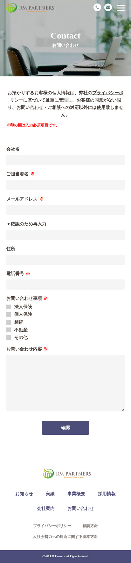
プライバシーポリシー (52, 526)
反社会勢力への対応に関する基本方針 (65, 536)
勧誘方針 (90, 526)
